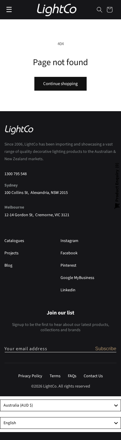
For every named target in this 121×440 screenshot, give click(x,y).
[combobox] (60, 405)
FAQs (72, 376)
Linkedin (67, 290)
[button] (100, 10)
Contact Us (93, 376)
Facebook (69, 253)
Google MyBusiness (77, 278)
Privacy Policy (30, 376)
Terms (55, 376)
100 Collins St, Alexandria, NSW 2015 (36, 193)
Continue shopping (60, 84)
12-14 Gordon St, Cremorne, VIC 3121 (36, 215)
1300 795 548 (15, 174)
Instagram (69, 241)
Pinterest (68, 265)
